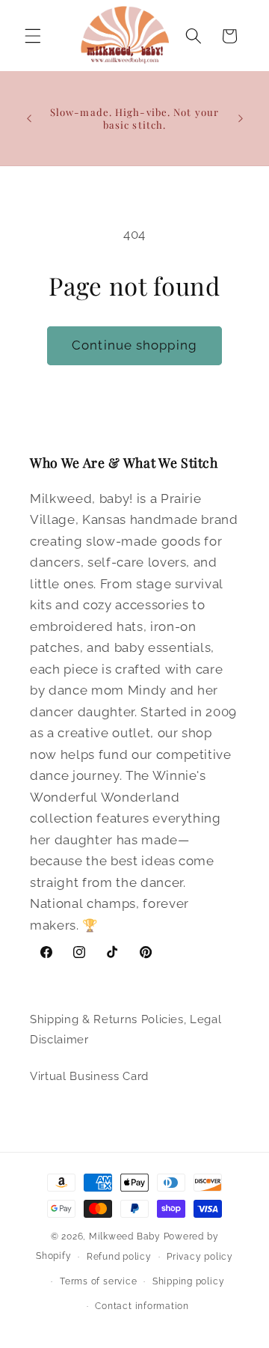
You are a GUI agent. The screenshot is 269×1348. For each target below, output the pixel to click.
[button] (33, 36)
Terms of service (98, 1281)
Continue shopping (134, 345)
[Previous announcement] (29, 118)
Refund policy (119, 1256)
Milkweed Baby (125, 1236)
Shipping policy (188, 1281)
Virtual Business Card (89, 1076)
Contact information (142, 1306)
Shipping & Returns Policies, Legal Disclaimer (125, 1029)
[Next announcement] (240, 118)
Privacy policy (200, 1256)
